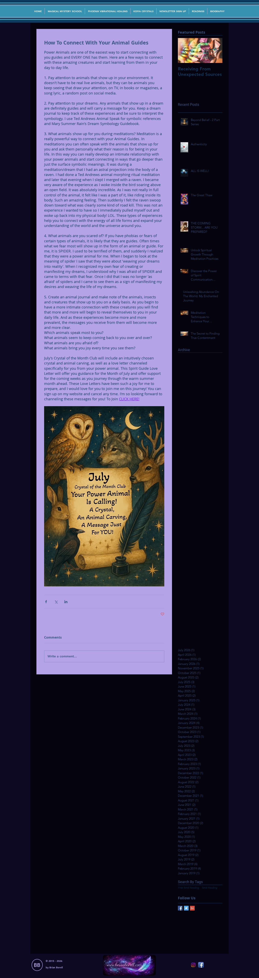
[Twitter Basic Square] (186, 908)
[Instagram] (193, 965)
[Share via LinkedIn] (66, 602)
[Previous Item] (184, 50)
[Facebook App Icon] (201, 965)
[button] (173, 11)
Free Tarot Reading (188, 887)
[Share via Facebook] (46, 602)
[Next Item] (216, 50)
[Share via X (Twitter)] (56, 602)
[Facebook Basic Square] (180, 908)
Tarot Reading (209, 887)
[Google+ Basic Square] (192, 908)
